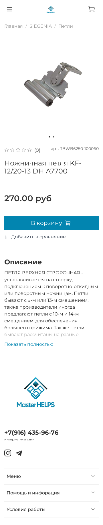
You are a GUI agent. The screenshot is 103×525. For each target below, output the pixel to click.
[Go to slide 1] (49, 136)
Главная (13, 26)
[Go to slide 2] (53, 136)
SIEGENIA (40, 26)
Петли (65, 26)
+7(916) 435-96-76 (31, 432)
